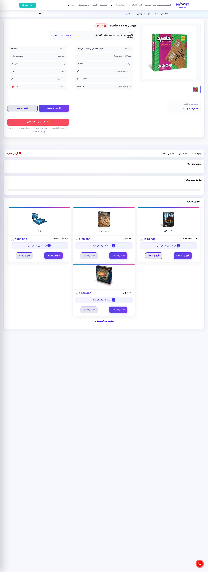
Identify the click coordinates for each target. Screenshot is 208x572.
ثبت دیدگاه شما (12, 182)
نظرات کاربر (182, 153)
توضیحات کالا (196, 153)
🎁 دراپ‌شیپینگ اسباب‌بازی (38, 121)
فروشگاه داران (119, 5)
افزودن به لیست (54, 108)
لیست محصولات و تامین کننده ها (158, 5)
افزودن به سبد (22, 108)
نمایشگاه (103, 5)
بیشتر (73, 5)
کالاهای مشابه (168, 153)
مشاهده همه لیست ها (105, 321)
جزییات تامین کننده (63, 35)
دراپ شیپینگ (83, 5)
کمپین (94, 5)
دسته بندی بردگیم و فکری (146, 13)
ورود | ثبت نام (27, 5)
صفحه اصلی (165, 13)
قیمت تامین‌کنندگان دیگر (166, 245)
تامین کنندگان (136, 5)
